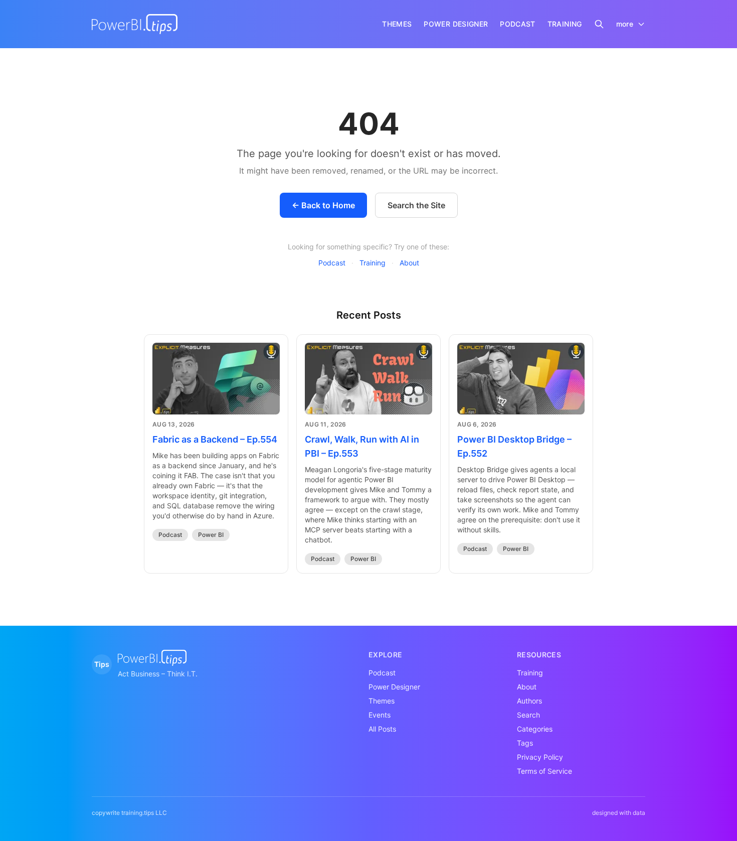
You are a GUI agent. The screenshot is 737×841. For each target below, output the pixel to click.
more (624, 24)
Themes (381, 700)
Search (528, 715)
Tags (525, 743)
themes (397, 24)
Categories (534, 729)
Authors (529, 700)
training (564, 24)
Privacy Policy (540, 757)
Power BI (211, 534)
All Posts (382, 729)
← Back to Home (323, 205)
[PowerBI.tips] (134, 24)
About (409, 262)
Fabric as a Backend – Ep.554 (214, 439)
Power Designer (394, 686)
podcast (517, 24)
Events (379, 715)
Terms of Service (544, 771)
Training (372, 262)
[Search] (599, 24)
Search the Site (416, 205)
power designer (456, 24)
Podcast (331, 262)
